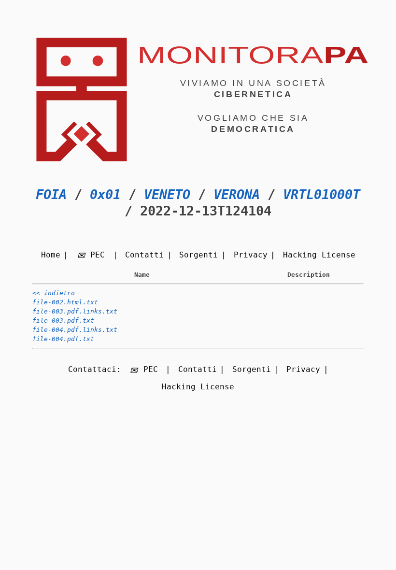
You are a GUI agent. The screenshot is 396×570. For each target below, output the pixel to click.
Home (50, 254)
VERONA (236, 194)
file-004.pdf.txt (63, 338)
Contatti (144, 254)
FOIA (51, 194)
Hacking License (319, 254)
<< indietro (53, 293)
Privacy (251, 254)
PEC (97, 254)
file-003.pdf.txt (63, 320)
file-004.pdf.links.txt (74, 329)
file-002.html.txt (65, 302)
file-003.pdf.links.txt (74, 311)
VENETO (167, 194)
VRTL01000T (321, 194)
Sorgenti (198, 254)
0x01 (105, 194)
